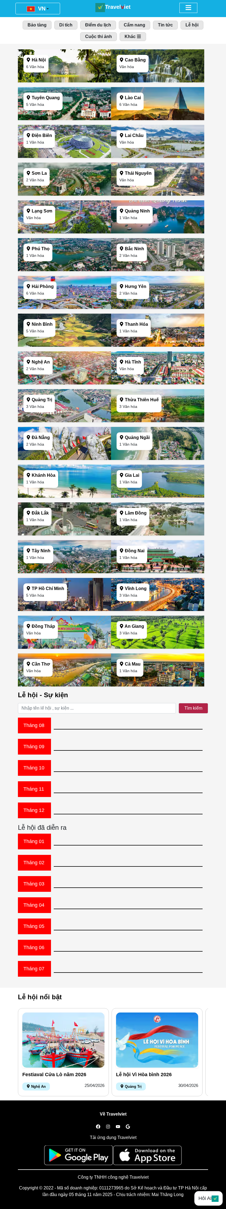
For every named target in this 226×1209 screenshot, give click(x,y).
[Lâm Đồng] (157, 534)
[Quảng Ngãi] (157, 458)
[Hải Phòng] (64, 307)
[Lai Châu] (157, 156)
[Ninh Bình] (64, 345)
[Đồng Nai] (157, 571)
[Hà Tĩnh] (157, 383)
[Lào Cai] (157, 118)
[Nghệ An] (64, 383)
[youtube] (118, 1127)
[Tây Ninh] (64, 571)
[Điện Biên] (64, 156)
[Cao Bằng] (157, 81)
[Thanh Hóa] (157, 345)
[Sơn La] (64, 194)
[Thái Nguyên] (157, 194)
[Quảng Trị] (64, 420)
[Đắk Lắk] (64, 534)
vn (40, 9)
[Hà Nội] (64, 81)
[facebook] (98, 1127)
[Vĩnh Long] (157, 609)
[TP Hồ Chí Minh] (64, 609)
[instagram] (108, 1127)
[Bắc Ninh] (157, 269)
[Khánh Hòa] (64, 496)
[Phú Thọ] (64, 269)
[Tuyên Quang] (64, 118)
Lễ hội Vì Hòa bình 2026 (144, 1074)
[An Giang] (157, 647)
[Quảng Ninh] (157, 232)
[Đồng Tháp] (64, 647)
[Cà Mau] (157, 685)
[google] (128, 1127)
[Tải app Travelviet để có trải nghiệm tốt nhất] (78, 1157)
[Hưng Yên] (157, 307)
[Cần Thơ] (64, 685)
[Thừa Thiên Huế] (157, 420)
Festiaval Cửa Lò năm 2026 (54, 1074)
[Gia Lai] (157, 496)
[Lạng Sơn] (64, 232)
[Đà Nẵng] (64, 458)
